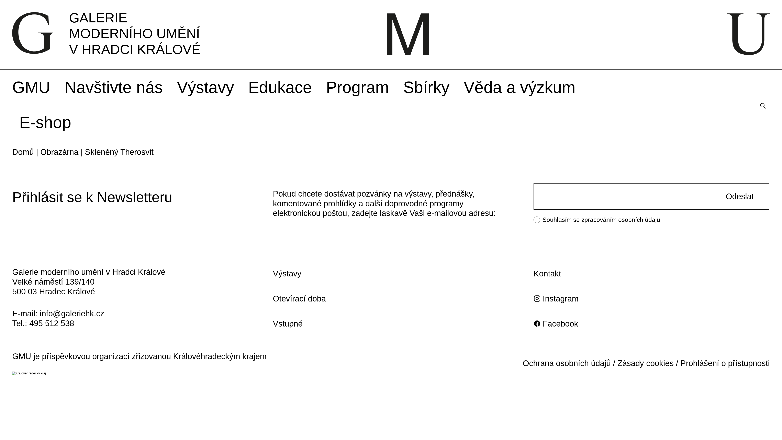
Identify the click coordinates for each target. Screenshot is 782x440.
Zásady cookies (645, 363)
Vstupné (288, 323)
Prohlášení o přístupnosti (725, 363)
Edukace (280, 87)
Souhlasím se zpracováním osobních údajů (601, 219)
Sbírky (426, 87)
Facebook (560, 323)
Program (357, 87)
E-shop (45, 122)
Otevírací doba (299, 298)
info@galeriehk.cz (72, 313)
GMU (31, 87)
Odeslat (740, 196)
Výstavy (205, 87)
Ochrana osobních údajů (567, 363)
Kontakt (547, 273)
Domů (23, 151)
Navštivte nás (114, 87)
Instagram (561, 298)
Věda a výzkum (520, 87)
